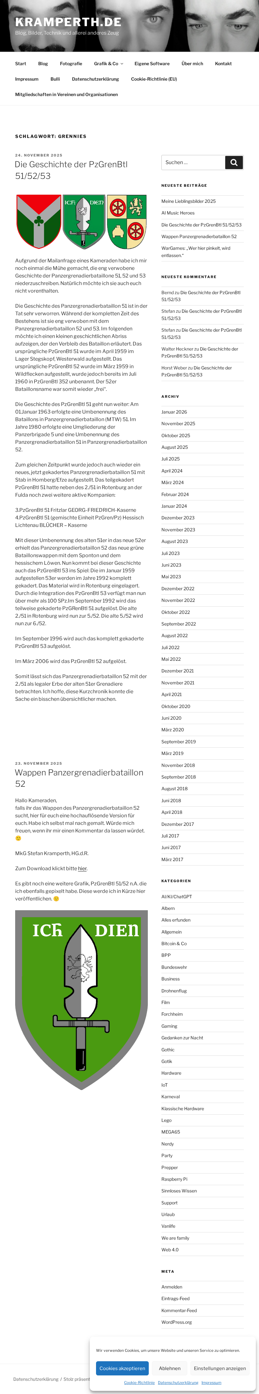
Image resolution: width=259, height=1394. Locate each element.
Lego (166, 1120)
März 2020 (172, 729)
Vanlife (168, 1226)
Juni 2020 (171, 718)
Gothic (168, 1049)
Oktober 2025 (175, 435)
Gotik (166, 1061)
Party (166, 1155)
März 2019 (172, 753)
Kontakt (223, 63)
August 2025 (174, 447)
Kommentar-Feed (179, 1310)
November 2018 (178, 765)
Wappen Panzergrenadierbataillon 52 (199, 236)
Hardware (171, 1073)
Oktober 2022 (175, 612)
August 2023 (174, 541)
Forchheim (172, 1014)
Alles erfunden (175, 920)
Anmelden (171, 1286)
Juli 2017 (170, 835)
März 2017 (172, 859)
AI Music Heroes (178, 212)
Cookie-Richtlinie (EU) (154, 79)
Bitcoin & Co (174, 943)
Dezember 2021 (177, 670)
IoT (164, 1085)
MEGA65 (170, 1131)
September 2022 (178, 623)
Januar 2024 (174, 506)
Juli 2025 (170, 458)
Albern (168, 908)
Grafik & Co (106, 63)
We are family (175, 1238)
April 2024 (172, 470)
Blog (43, 63)
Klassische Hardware (182, 1108)
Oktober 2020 (175, 706)
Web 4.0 (170, 1249)
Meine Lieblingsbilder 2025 (188, 201)
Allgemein (171, 931)
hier (82, 868)
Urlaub (168, 1214)
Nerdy (167, 1143)
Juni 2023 (171, 565)
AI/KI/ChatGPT (176, 896)
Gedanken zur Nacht (182, 1037)
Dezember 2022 (177, 588)
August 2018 (174, 788)
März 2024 (172, 482)
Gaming (169, 1026)
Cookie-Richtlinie (139, 1382)
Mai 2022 (171, 659)
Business (170, 978)
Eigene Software (152, 63)
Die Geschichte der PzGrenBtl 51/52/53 (201, 224)
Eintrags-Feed (175, 1298)
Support (169, 1202)
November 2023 (178, 529)
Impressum (211, 1382)
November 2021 (178, 682)
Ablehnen (170, 1368)
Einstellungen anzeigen (220, 1368)
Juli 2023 (170, 553)
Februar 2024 (175, 494)
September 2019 (178, 741)
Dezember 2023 (178, 517)
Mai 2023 (171, 576)
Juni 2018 (171, 800)
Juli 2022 (170, 647)
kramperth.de (68, 22)
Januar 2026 (174, 411)
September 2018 (178, 777)
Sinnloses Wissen (179, 1190)
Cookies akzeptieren (122, 1368)
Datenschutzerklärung (178, 1382)
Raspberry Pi (174, 1179)
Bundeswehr (174, 967)
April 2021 (171, 694)
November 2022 (178, 600)
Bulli (55, 79)
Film (165, 1002)
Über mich (192, 63)
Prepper (169, 1167)
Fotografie (71, 63)
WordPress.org (176, 1322)
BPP (166, 955)
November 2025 (178, 423)
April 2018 (171, 812)
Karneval (170, 1096)
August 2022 (174, 635)
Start (20, 63)
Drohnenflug (174, 990)
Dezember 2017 (177, 824)
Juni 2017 (171, 847)
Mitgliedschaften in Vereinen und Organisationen (66, 94)
